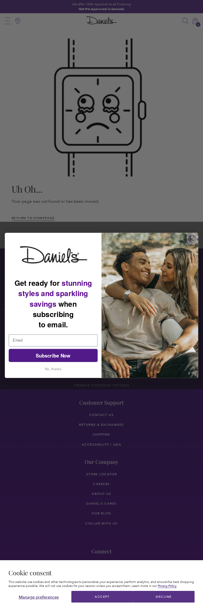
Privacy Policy (167, 586)
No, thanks (53, 368)
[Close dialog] (192, 239)
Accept (102, 597)
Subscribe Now (53, 355)
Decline (164, 597)
